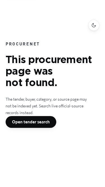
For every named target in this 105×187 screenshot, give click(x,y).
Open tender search (31, 121)
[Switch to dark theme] (93, 25)
